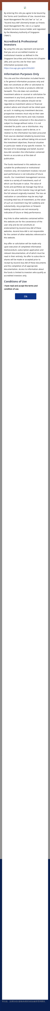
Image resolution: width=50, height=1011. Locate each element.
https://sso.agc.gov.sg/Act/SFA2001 (19, 68)
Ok (25, 296)
